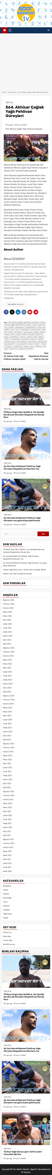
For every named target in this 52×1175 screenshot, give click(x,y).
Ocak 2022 (7, 819)
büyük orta (41, 327)
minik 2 (6, 339)
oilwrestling (15, 339)
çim (17, 329)
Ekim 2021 (7, 831)
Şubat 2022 (7, 815)
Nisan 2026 (7, 616)
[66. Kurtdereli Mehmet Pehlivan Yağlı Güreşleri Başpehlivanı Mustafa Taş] (26, 443)
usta (31, 346)
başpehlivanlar (31, 327)
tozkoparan (18, 346)
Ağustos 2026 (8, 600)
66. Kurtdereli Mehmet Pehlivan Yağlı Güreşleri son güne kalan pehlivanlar (22, 519)
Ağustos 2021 (8, 839)
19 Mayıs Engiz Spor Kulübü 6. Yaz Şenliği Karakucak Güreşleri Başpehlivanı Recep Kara (24, 414)
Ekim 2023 (7, 736)
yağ (44, 346)
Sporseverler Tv (9, 344)
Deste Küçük (35, 329)
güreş (36, 332)
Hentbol (6, 894)
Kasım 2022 (7, 779)
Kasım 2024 (7, 684)
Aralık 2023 (7, 728)
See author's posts (15, 304)
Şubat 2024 (7, 720)
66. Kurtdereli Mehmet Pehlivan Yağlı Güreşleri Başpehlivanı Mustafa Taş (22, 467)
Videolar (6, 906)
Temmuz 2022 (8, 795)
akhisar (42, 322)
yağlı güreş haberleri (26, 349)
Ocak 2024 (7, 724)
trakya (26, 346)
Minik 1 (41, 337)
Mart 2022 (7, 811)
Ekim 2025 (7, 640)
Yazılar (5, 918)
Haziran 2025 (8, 656)
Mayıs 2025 (7, 660)
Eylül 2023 (7, 739)
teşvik (31, 344)
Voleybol (6, 910)
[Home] (4, 30)
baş (5, 327)
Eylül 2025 (7, 644)
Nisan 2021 (7, 855)
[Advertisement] (26, 61)
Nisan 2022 (7, 807)
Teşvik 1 (37, 344)
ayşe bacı (41, 325)
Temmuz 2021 (8, 843)
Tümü (5, 902)
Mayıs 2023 (7, 755)
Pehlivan (33, 339)
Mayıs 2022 (7, 803)
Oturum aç (7, 932)
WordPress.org (9, 944)
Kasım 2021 (7, 827)
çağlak (6, 329)
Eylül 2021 (7, 835)
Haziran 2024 (8, 704)
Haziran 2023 (8, 752)
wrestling (38, 346)
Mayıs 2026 (7, 612)
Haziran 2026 (8, 608)
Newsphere (43, 1169)
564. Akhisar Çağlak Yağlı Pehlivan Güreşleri (23, 322)
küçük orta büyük (28, 334)
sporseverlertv (22, 344)
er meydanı (18, 332)
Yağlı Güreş (9, 102)
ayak (34, 325)
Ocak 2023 (7, 771)
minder (29, 337)
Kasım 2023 (7, 732)
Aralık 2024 (7, 680)
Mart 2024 (7, 716)
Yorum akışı (7, 940)
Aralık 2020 (7, 871)
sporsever (32, 341)
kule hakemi (14, 337)
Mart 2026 (7, 620)
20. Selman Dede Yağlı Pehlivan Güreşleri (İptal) (15, 356)
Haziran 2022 (8, 799)
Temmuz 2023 (8, 747)
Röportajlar (7, 898)
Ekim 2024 (7, 688)
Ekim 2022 (7, 783)
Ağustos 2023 (8, 744)
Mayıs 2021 (7, 851)
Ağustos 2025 (8, 648)
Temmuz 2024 (8, 700)
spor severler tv (22, 341)
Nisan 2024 (7, 712)
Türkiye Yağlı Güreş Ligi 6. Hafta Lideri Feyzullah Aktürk (24, 570)
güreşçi (42, 332)
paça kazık (25, 339)
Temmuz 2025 (8, 652)
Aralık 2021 (7, 823)
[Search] (48, 30)
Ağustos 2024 (8, 696)
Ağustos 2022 (8, 791)
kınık (12, 334)
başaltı (11, 327)
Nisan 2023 (7, 759)
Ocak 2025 (7, 676)
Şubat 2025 (7, 672)
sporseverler (42, 341)
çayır (12, 329)
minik (35, 337)
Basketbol (7, 886)
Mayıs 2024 (7, 708)
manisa (22, 337)
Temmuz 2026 (8, 604)
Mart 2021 (7, 859)
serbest (7, 341)
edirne (10, 332)
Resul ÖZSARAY (21, 125)
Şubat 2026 (7, 624)
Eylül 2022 (7, 787)
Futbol (5, 890)
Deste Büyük (24, 329)
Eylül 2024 (7, 692)
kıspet (18, 334)
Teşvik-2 (9, 346)
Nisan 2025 (7, 664)
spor (13, 341)
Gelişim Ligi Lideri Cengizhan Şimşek (17, 574)
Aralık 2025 (7, 632)
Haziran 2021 (8, 847)
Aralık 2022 (7, 775)
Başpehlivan (19, 327)
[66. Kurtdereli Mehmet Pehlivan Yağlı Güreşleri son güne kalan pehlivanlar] (26, 495)
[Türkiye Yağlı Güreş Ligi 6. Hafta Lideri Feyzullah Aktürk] (26, 1129)
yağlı (6, 349)
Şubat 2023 (7, 767)
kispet (6, 334)
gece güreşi (28, 332)
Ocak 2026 (7, 628)
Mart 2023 (7, 763)
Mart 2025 (7, 668)
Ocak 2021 (7, 867)
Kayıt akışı (7, 936)
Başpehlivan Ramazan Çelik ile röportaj (38, 356)
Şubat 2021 (7, 863)
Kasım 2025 (7, 636)
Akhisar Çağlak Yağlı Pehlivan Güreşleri (17, 325)
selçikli (40, 339)
